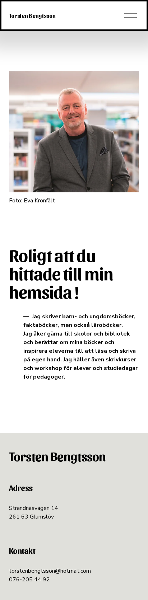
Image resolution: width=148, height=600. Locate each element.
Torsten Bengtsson (32, 15)
